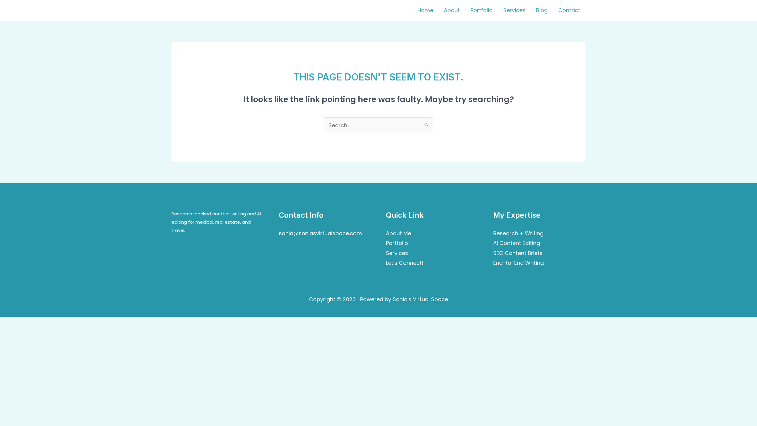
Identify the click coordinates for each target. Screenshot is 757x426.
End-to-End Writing (518, 263)
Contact (569, 10)
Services (514, 10)
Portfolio (481, 10)
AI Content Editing (516, 243)
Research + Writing (518, 233)
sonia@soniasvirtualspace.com (320, 233)
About (452, 10)
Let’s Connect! (404, 263)
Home (425, 10)
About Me (398, 233)
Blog (542, 10)
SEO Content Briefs (518, 253)
